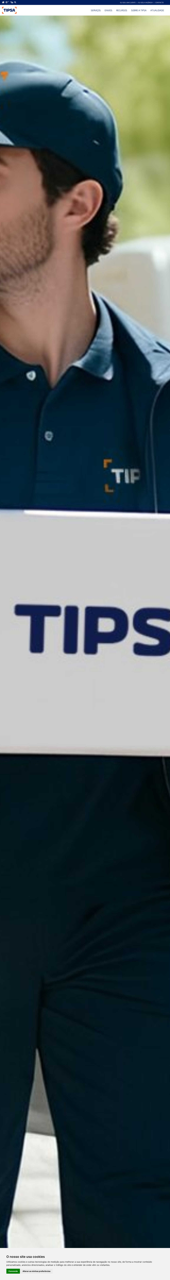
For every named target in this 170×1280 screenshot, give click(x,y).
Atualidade (157, 10)
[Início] (9, 10)
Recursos (121, 10)
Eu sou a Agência (145, 2)
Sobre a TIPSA (138, 10)
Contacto (159, 2)
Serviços (96, 10)
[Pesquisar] (15, 2)
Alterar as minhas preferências (36, 1271)
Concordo (13, 1271)
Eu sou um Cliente (128, 2)
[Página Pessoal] (3, 2)
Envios (108, 10)
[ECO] (11, 2)
